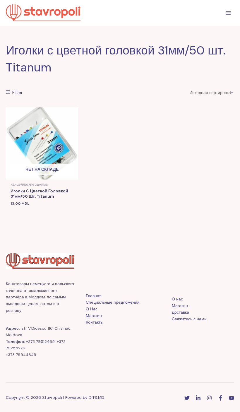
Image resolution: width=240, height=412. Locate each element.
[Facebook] (220, 398)
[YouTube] (231, 398)
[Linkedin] (198, 398)
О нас (177, 299)
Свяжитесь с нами (189, 319)
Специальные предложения (113, 302)
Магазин (94, 315)
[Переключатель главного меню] (228, 13)
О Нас (91, 309)
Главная (94, 295)
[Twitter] (187, 398)
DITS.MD (96, 397)
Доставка (180, 312)
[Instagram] (209, 398)
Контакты (94, 322)
